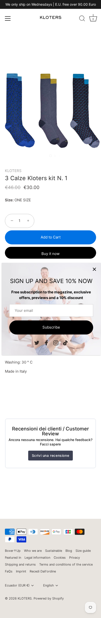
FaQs (9, 571)
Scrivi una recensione (50, 455)
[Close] (94, 269)
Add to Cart (51, 237)
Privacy (74, 557)
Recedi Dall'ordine (43, 571)
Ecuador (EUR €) (17, 585)
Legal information (37, 557)
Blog (68, 551)
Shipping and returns (20, 564)
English (48, 585)
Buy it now (50, 253)
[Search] (82, 19)
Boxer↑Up (13, 551)
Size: (9, 200)
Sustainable (53, 551)
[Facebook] (46, 342)
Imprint (21, 571)
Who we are (33, 551)
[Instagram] (55, 342)
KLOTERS (13, 170)
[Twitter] (36, 342)
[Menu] (7, 18)
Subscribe (51, 327)
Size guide (83, 551)
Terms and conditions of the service (66, 564)
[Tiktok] (65, 342)
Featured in (13, 557)
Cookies (60, 557)
